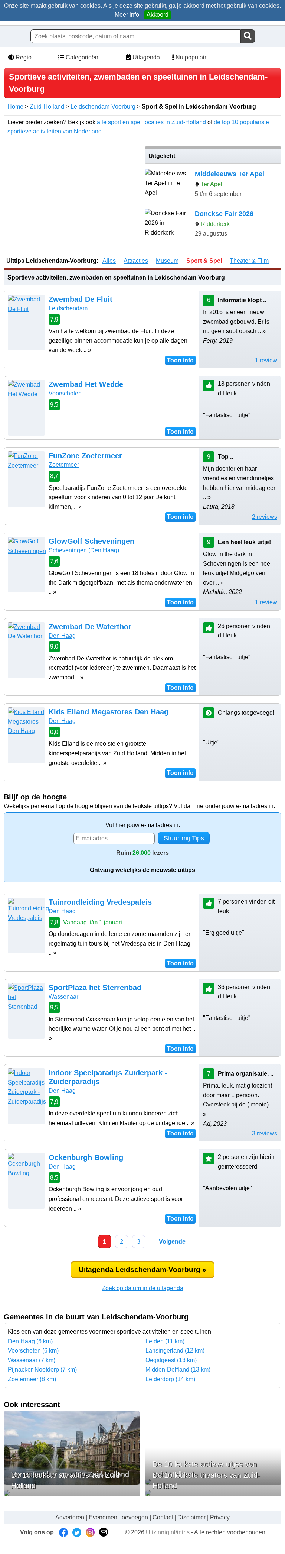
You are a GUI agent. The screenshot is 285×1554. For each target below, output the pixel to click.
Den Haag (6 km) (30, 1341)
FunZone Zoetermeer (85, 456)
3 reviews (264, 1133)
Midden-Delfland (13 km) (177, 1369)
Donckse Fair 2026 (224, 213)
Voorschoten (65, 393)
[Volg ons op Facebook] (63, 1532)
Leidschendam (68, 308)
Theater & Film (249, 261)
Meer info (127, 15)
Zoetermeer (64, 465)
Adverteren (69, 1517)
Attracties (136, 261)
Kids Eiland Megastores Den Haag (108, 712)
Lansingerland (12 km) (174, 1350)
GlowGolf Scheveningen (91, 541)
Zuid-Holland (47, 106)
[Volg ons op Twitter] (76, 1532)
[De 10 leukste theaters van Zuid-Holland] (213, 1493)
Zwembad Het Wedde (86, 384)
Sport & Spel (204, 261)
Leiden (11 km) (164, 1341)
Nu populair (190, 57)
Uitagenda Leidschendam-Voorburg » (142, 1269)
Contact (163, 1517)
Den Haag (62, 636)
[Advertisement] (71, 198)
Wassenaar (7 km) (31, 1360)
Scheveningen (84, 550)
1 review (266, 360)
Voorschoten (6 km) (33, 1350)
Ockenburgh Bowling (86, 1157)
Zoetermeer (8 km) (32, 1379)
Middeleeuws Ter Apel (229, 174)
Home (15, 106)
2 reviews (264, 517)
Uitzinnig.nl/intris (168, 1532)
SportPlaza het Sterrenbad (95, 987)
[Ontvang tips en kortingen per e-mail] (103, 1532)
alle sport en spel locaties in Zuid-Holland (151, 122)
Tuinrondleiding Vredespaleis (100, 902)
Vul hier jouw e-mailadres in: (142, 825)
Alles (109, 261)
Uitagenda (145, 57)
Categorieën (81, 57)
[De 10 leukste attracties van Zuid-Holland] (72, 1493)
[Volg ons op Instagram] (90, 1532)
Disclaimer (191, 1517)
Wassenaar (63, 997)
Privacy (220, 1517)
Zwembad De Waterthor (90, 627)
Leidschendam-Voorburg (103, 106)
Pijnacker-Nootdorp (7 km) (42, 1369)
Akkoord (157, 15)
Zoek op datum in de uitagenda (142, 1288)
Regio (23, 57)
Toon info (180, 360)
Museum (167, 261)
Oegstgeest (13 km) (171, 1360)
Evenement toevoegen (118, 1517)
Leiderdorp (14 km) (170, 1379)
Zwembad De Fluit (80, 299)
